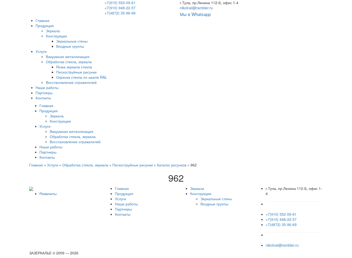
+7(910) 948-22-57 (120, 7)
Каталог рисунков (171, 164)
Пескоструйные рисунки (76, 72)
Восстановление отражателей (71, 82)
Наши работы (47, 87)
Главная (42, 20)
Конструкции (56, 35)
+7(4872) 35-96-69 (120, 12)
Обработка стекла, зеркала (69, 61)
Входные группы (70, 46)
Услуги (41, 51)
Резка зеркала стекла (74, 66)
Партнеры (44, 92)
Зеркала (53, 30)
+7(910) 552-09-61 (120, 2)
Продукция (45, 25)
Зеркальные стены (72, 41)
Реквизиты (48, 193)
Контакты (43, 97)
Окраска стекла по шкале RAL (81, 77)
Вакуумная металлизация (67, 56)
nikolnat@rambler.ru (196, 7)
